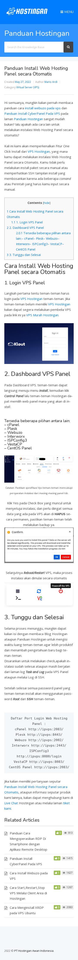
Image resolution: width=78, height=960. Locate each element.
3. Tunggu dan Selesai (24, 255)
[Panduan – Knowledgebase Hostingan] (27, 16)
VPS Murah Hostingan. (42, 315)
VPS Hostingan (39, 151)
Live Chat (11, 803)
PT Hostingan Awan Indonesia (34, 951)
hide (47, 203)
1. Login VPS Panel (27, 222)
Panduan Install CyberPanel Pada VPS (32, 113)
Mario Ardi (50, 82)
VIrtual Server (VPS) (27, 87)
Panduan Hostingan (28, 119)
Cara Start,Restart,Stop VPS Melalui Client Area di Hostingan (28, 893)
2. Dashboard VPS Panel (25, 228)
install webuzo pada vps (43, 108)
